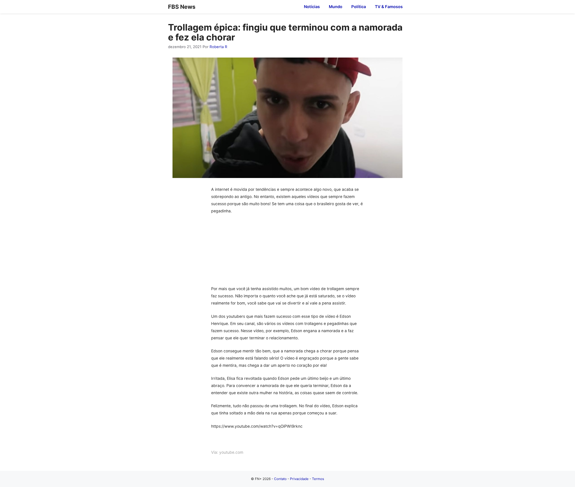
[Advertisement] (287, 251)
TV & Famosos (389, 6)
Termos (318, 479)
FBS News (181, 6)
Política (358, 6)
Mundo (335, 6)
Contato (280, 479)
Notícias (312, 6)
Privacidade (299, 479)
